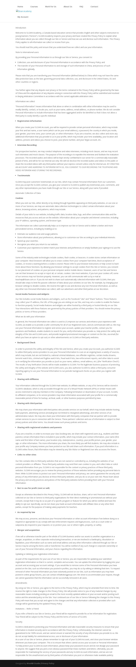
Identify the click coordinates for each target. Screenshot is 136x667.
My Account (23, 17)
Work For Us (50, 6)
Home (20, 6)
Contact (94, 6)
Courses (34, 6)
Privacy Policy (47, 663)
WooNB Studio (33, 663)
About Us (68, 6)
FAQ (81, 6)
